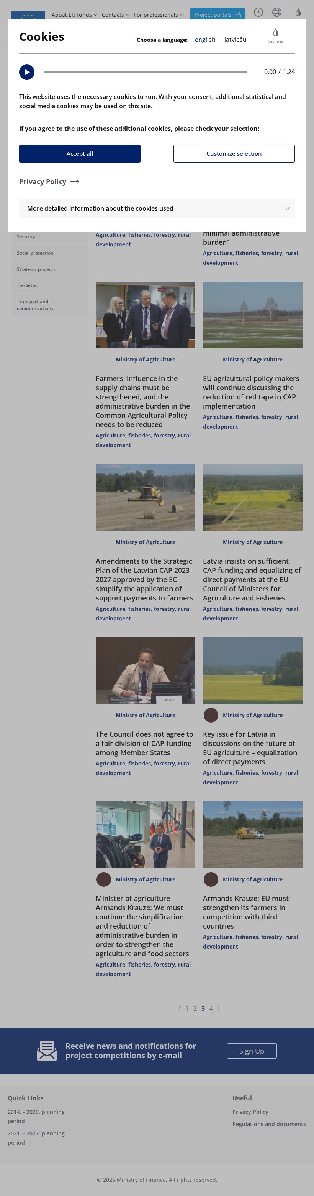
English (205, 39)
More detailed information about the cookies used (100, 208)
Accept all (80, 153)
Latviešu (235, 39)
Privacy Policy (42, 181)
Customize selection (234, 153)
